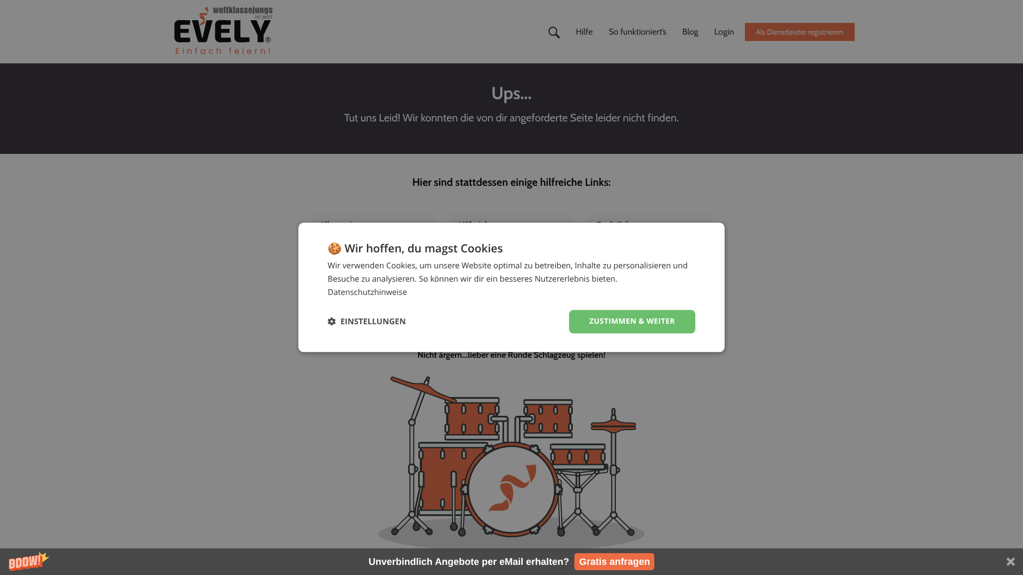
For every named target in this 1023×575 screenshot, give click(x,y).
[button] (511, 561)
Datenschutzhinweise (367, 292)
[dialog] (511, 287)
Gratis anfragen (614, 561)
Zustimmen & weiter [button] (632, 321)
